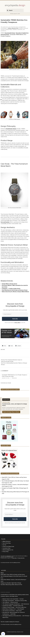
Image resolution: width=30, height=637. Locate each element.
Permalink (14, 378)
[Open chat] (3, 634)
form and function (5, 222)
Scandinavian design (11, 128)
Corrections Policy (6, 548)
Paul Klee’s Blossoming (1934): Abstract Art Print (13, 491)
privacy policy (17, 322)
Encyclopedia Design (10, 33)
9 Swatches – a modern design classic (11, 288)
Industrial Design (5, 34)
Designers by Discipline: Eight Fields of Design (12, 488)
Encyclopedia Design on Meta (10, 389)
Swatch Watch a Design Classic (9, 283)
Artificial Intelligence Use (7, 549)
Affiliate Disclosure (6, 541)
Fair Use (4, 544)
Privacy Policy (5, 551)
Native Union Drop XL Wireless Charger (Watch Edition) (15, 291)
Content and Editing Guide (8, 546)
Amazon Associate (6, 562)
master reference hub (13, 28)
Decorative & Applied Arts (22, 33)
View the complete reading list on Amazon (10, 621)
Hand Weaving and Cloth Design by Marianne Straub (14, 290)
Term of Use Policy (6, 543)
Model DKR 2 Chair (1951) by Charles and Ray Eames (14, 477)
